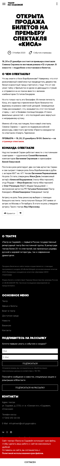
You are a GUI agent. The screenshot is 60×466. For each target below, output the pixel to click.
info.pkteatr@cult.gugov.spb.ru (22, 423)
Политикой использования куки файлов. (23, 453)
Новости (6, 320)
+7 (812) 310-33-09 (11, 418)
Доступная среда (10, 316)
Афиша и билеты (9, 306)
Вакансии (6, 325)
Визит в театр (8, 311)
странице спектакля (13, 141)
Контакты (6, 330)
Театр (5, 301)
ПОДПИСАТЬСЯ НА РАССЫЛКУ (30, 387)
